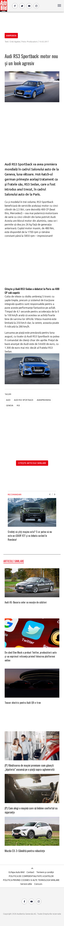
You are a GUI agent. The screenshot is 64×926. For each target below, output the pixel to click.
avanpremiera (44, 400)
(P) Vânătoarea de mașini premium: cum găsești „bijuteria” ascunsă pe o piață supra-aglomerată (29, 767)
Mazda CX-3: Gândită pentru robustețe (25, 851)
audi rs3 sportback (23, 400)
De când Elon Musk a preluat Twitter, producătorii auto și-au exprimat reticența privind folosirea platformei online (31, 656)
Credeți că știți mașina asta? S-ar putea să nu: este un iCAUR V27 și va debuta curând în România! (30, 535)
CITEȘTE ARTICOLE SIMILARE (32, 463)
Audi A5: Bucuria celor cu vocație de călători (26, 602)
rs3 (18, 405)
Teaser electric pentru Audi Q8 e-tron (23, 702)
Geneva (9, 405)
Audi (8, 400)
